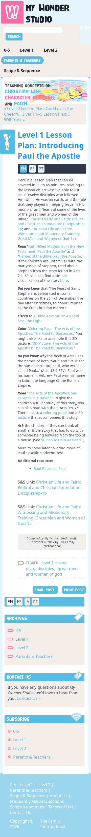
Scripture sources (27, 807)
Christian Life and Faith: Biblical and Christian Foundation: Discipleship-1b (51, 224)
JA (27, 601)
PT (35, 601)
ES (19, 601)
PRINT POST (74, 590)
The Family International (52, 823)
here (64, 280)
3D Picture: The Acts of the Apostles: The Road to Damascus (48, 345)
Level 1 (27, 50)
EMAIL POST (45, 590)
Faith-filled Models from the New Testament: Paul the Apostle (51, 249)
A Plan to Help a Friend (61, 439)
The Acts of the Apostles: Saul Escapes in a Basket (48, 395)
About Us (59, 796)
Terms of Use (61, 807)
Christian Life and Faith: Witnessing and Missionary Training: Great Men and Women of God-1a (49, 233)
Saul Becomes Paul (50, 468)
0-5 (7, 50)
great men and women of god (52, 571)
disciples (46, 568)
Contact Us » (29, 698)
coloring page (55, 412)
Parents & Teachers (22, 60)
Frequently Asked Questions (37, 801)
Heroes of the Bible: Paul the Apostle (50, 256)
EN (10, 601)
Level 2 (50, 50)
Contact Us (20, 812)
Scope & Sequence (22, 70)
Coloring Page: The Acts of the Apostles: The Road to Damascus (49, 331)
